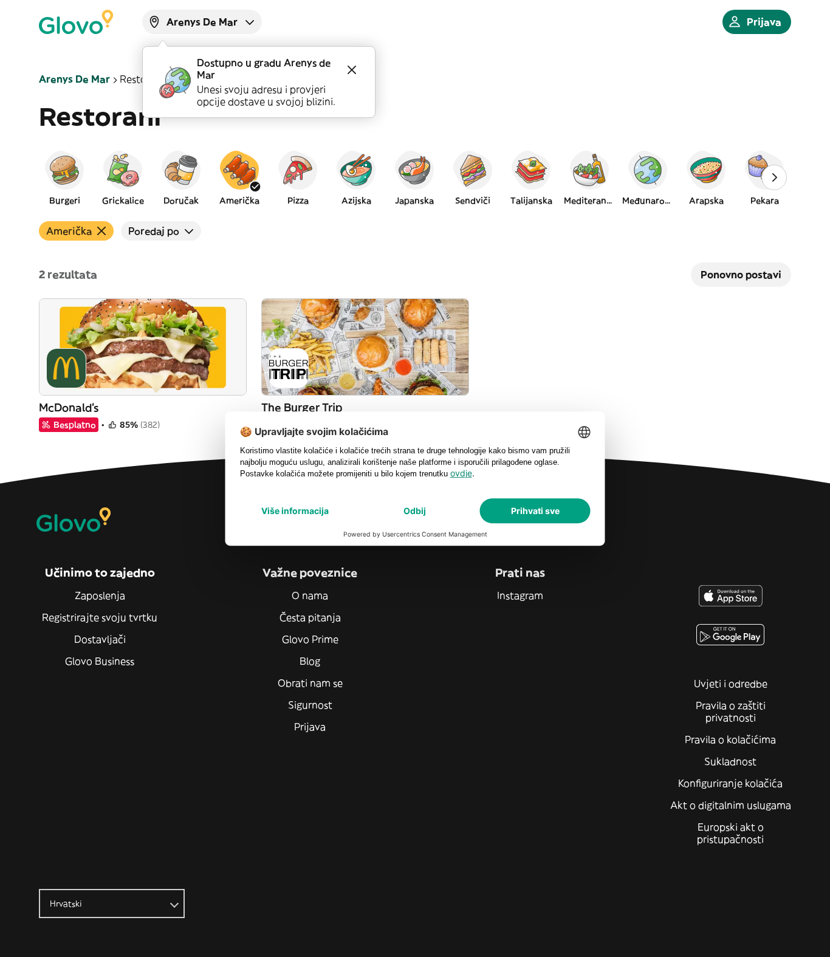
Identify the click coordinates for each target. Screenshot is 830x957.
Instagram (520, 595)
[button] (64, 177)
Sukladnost (730, 761)
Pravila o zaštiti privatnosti (731, 711)
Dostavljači (100, 639)
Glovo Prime (310, 639)
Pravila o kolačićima (730, 739)
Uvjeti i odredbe (730, 683)
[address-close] (352, 70)
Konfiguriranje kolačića (730, 783)
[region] (415, 177)
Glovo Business (99, 661)
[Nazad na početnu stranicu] (76, 22)
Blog (310, 661)
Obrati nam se (310, 683)
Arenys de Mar (74, 79)
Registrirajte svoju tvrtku (99, 617)
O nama (310, 595)
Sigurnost (310, 705)
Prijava (310, 727)
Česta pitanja (310, 617)
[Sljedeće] (774, 177)
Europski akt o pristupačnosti (730, 833)
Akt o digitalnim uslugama (730, 805)
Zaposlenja (100, 595)
